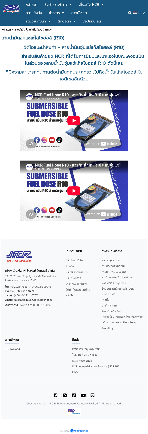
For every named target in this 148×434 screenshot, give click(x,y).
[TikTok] (74, 395)
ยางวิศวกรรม (109, 305)
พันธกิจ (70, 266)
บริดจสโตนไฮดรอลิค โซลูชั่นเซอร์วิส (122, 316)
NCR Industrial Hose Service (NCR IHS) (96, 366)
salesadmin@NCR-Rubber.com (33, 299)
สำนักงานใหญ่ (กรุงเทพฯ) (86, 348)
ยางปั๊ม (105, 299)
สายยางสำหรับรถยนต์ (114, 271)
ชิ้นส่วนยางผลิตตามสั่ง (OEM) (118, 288)
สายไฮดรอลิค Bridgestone (117, 277)
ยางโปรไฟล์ (108, 294)
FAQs (75, 372)
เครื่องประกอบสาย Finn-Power (119, 322)
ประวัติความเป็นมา (77, 272)
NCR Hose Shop (82, 360)
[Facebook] (55, 395)
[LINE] (92, 395)
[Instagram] (64, 395)
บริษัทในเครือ (73, 277)
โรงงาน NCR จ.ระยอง (84, 354)
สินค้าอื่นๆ (107, 328)
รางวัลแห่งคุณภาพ (76, 283)
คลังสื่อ (69, 295)
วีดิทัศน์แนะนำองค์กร (78, 289)
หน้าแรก (6, 30)
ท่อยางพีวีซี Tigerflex (114, 283)
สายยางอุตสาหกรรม (113, 266)
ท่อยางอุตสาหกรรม (112, 260)
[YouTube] (83, 395)
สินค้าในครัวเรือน (111, 311)
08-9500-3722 (25, 291)
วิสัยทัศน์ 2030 (74, 260)
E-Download (12, 348)
